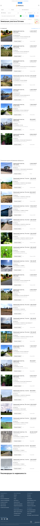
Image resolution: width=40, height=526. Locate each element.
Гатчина (21, 125)
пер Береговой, (26, 95)
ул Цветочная (27, 196)
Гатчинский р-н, (17, 36)
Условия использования (5, 507)
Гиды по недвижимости (31, 511)
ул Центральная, (29, 169)
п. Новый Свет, (22, 196)
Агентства (29, 496)
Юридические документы (18, 505)
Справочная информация (5, 500)
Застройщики (29, 498)
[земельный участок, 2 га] (6, 436)
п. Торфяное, (22, 210)
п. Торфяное (22, 265)
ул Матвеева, (25, 51)
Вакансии (2, 496)
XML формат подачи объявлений (32, 515)
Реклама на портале (4, 502)
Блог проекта (16, 500)
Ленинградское (17, 35)
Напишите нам (37, 522)
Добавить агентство (30, 502)
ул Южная (26, 210)
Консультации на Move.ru (18, 509)
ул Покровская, (26, 36)
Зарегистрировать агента (31, 500)
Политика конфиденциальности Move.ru (12, 524)
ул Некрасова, (25, 110)
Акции (15, 498)
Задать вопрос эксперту (18, 511)
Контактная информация (5, 498)
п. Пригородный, (23, 169)
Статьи (15, 496)
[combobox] (4, 9)
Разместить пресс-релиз (31, 505)
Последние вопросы (17, 513)
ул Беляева (25, 80)
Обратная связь (3, 505)
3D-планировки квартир (31, 509)
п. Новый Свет (22, 251)
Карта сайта (29, 513)
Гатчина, (21, 36)
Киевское (16, 50)
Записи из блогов (17, 502)
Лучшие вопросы (17, 515)
